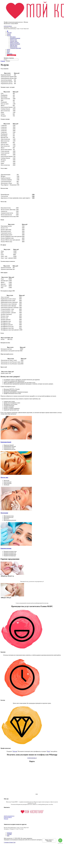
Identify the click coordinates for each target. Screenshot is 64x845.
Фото (8, 51)
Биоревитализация (15, 38)
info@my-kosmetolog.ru (9, 815)
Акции (9, 34)
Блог (8, 52)
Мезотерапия (13, 46)
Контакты (9, 53)
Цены (8, 49)
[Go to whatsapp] (60, 840)
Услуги (9, 35)
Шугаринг (13, 37)
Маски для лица (14, 42)
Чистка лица (13, 39)
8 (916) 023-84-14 (8, 26)
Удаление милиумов (15, 48)
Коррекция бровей (15, 44)
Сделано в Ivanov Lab (9, 842)
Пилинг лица (13, 41)
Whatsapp (6, 818)
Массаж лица (13, 45)
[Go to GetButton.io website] (60, 843)
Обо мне (9, 32)
